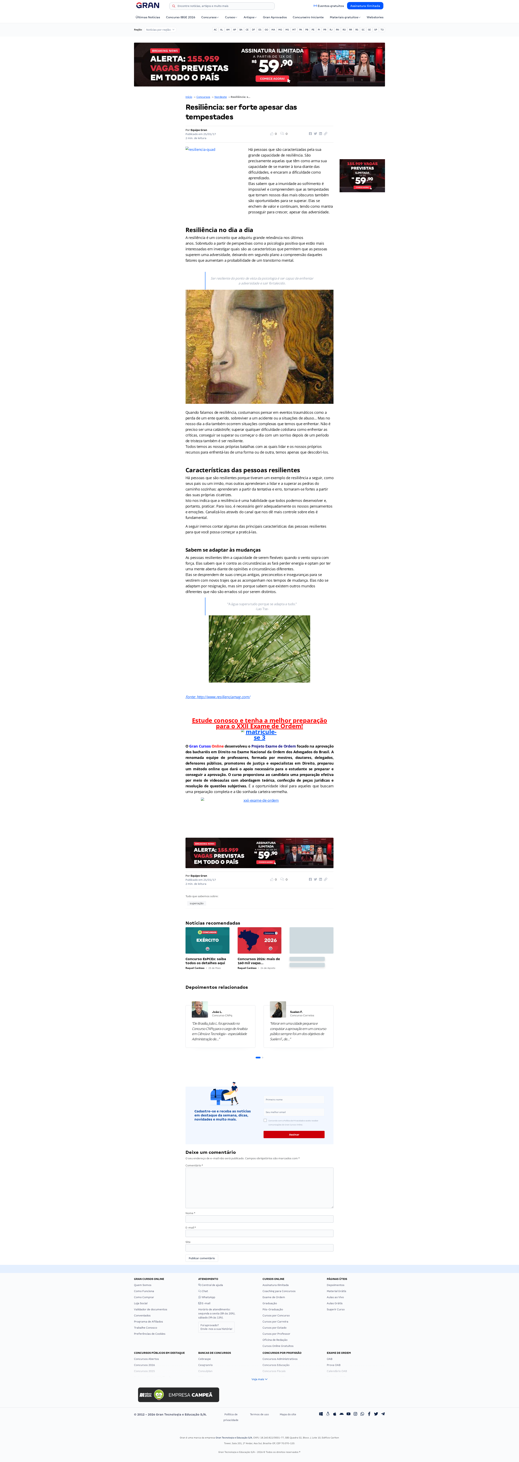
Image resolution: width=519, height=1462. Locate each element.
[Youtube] (348, 1414)
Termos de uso (259, 1414)
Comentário (194, 1165)
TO (382, 29)
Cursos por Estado (274, 1327)
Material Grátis (336, 1291)
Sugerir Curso (336, 1309)
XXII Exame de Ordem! (269, 726)
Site (188, 1242)
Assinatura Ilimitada (365, 6)
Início (189, 96)
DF (253, 29)
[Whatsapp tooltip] (362, 1414)
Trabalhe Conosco (145, 1327)
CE (247, 29)
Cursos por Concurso (276, 1315)
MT (294, 29)
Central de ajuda (212, 1285)
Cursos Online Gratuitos (278, 1345)
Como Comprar (144, 1297)
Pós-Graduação (273, 1309)
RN (337, 29)
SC (363, 29)
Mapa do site (288, 1414)
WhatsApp (208, 1297)
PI (319, 29)
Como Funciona (144, 1291)
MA (273, 29)
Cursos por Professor (276, 1333)
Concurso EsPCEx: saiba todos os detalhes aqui (206, 961)
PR (324, 29)
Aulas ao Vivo (335, 1297)
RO (344, 29)
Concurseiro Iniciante (308, 17)
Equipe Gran (199, 130)
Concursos (208, 17)
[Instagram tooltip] (355, 1414)
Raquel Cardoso (195, 968)
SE (369, 29)
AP (234, 29)
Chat (204, 1291)
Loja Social (140, 1303)
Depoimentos (335, 1285)
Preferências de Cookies (149, 1333)
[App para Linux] (328, 1414)
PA (300, 29)
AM (228, 29)
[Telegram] (383, 1414)
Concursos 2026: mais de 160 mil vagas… (259, 961)
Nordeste (220, 96)
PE (313, 29)
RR (350, 29)
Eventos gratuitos (331, 6)
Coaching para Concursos (279, 1291)
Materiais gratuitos (344, 17)
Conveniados (142, 1315)
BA (240, 29)
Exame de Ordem (274, 1297)
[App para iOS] (335, 1414)
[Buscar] (173, 6)
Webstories (375, 17)
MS (287, 29)
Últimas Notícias (148, 17)
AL (221, 29)
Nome (190, 1213)
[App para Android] (342, 1414)
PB (306, 29)
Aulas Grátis (335, 1303)
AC (215, 29)
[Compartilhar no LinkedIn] (320, 134)
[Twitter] (376, 1414)
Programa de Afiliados (148, 1321)
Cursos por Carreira (275, 1321)
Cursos (230, 17)
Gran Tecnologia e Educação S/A (234, 1437)
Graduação (270, 1303)
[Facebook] (369, 1414)
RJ (331, 29)
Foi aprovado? (216, 1327)
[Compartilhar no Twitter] (315, 134)
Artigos (249, 17)
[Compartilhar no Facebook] (310, 134)
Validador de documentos (150, 1309)
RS (356, 29)
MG (280, 29)
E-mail (191, 1227)
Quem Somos (142, 1285)
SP (375, 29)
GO (266, 29)
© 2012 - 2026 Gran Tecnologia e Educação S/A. (170, 1414)
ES (259, 29)
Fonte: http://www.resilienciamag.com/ (218, 696)
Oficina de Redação (275, 1339)
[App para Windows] (321, 1414)
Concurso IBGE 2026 (180, 17)
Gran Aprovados (275, 17)
